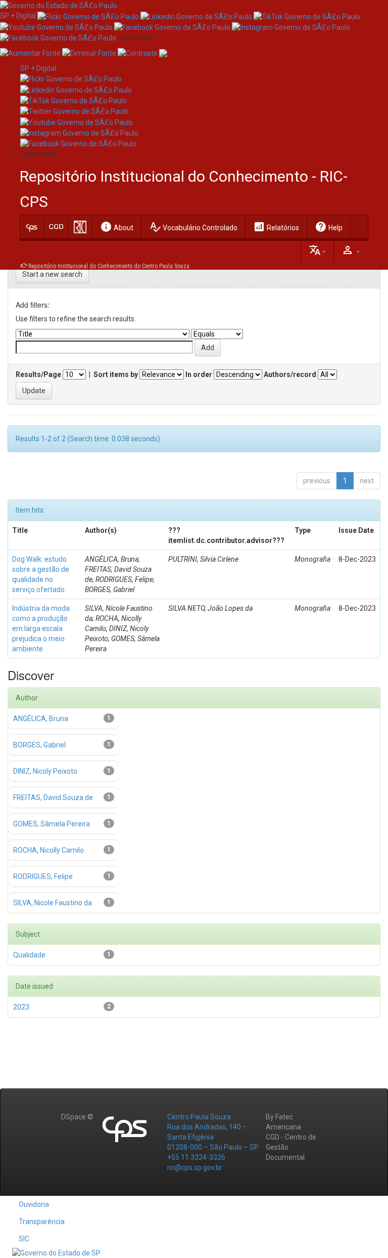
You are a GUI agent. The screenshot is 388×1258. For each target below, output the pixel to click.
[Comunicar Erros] (163, 53)
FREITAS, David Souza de (53, 797)
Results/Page (38, 374)
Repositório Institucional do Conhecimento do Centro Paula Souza (108, 266)
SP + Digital (18, 16)
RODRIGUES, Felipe (43, 876)
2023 (21, 1007)
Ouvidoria (34, 1204)
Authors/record (290, 374)
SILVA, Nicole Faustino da (52, 903)
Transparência (42, 1222)
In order (198, 374)
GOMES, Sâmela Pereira (51, 824)
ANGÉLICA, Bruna (40, 719)
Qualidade (29, 955)
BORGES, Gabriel (39, 745)
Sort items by (115, 374)
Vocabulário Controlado (193, 227)
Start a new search (52, 274)
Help (329, 227)
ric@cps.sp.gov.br (194, 1167)
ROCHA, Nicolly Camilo (48, 850)
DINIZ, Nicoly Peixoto (45, 771)
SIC (24, 1239)
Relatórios (276, 227)
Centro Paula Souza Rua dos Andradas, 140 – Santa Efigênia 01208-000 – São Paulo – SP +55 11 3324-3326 (213, 1137)
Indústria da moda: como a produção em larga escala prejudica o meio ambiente (41, 628)
